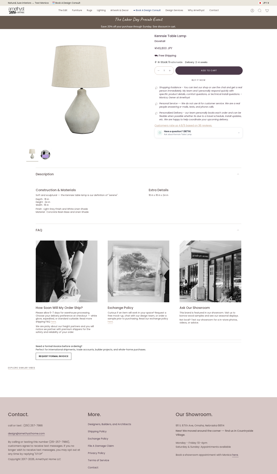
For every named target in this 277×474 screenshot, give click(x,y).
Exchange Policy (98, 438)
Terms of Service (98, 460)
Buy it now (199, 80)
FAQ (39, 230)
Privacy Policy (96, 453)
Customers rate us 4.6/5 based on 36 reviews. (183, 125)
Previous (26, 90)
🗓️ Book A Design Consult (66, 2)
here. (235, 455)
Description (45, 174)
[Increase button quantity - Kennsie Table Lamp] (170, 70)
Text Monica (42, 3)
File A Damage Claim (101, 446)
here (53, 321)
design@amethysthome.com (26, 433)
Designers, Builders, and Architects (109, 424)
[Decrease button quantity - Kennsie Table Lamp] (158, 70)
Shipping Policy (97, 431)
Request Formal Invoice (53, 356)
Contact (93, 467)
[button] (63, 10)
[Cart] (267, 10)
